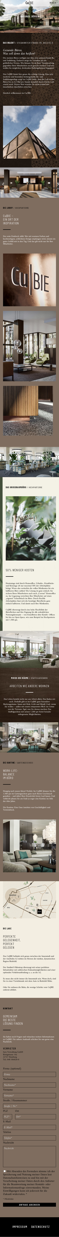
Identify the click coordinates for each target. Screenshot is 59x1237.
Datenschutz (40, 1226)
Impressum (19, 1226)
